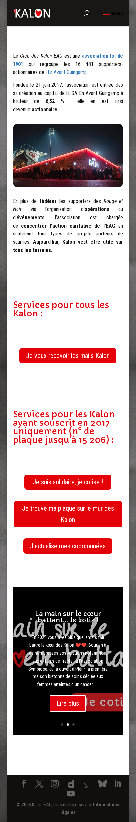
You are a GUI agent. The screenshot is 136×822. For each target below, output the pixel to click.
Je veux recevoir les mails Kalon (68, 356)
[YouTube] (71, 794)
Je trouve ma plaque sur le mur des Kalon (68, 514)
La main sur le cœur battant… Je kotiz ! (68, 617)
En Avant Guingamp (67, 72)
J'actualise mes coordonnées (68, 546)
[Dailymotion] (71, 784)
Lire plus (68, 703)
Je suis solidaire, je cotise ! (68, 482)
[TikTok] (86, 784)
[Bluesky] (102, 784)
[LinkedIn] (117, 784)
